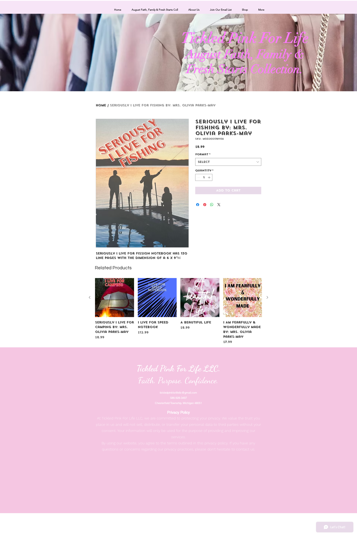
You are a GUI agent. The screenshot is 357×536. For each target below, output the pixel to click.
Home (101, 105)
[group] (178, 311)
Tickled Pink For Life (245, 38)
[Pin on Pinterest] (204, 204)
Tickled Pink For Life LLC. (178, 369)
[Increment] (209, 177)
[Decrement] (198, 177)
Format (202, 154)
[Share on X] (219, 204)
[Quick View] (114, 297)
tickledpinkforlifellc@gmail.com (178, 392)
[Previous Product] (89, 297)
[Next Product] (267, 297)
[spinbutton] (203, 177)
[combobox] (228, 162)
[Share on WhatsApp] (212, 204)
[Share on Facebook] (197, 204)
